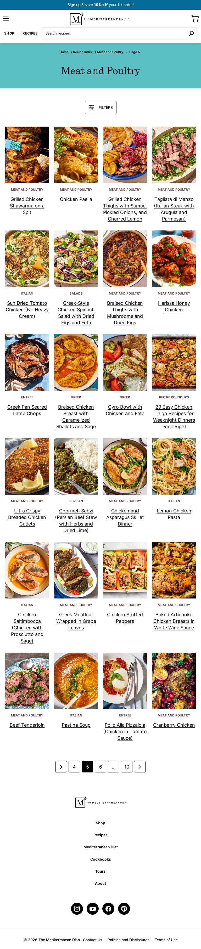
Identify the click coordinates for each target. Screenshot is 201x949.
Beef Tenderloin (27, 725)
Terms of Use (166, 939)
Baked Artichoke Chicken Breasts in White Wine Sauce (174, 621)
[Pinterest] (124, 909)
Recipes (30, 33)
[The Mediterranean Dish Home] (100, 18)
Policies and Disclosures (128, 939)
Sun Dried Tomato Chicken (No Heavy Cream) (27, 309)
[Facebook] (108, 909)
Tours (100, 871)
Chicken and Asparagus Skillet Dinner (125, 517)
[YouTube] (93, 909)
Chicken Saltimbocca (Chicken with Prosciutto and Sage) (27, 628)
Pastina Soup (76, 725)
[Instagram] (77, 909)
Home (64, 52)
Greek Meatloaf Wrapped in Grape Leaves (76, 621)
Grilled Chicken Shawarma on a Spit (27, 205)
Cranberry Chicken (174, 725)
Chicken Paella (76, 199)
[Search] (192, 33)
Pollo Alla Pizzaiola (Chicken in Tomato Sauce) (125, 731)
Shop (9, 33)
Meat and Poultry (110, 52)
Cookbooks (100, 859)
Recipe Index (83, 52)
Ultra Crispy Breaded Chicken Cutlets (27, 517)
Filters (106, 107)
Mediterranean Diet (100, 847)
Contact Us (92, 939)
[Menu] (6, 18)
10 (126, 767)
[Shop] (195, 18)
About (100, 883)
